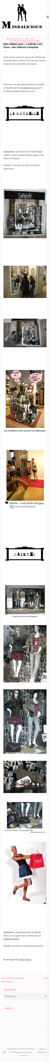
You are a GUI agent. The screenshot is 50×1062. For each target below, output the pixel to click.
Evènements (31, 40)
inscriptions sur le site (30, 88)
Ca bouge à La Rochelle (18, 40)
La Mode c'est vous (34, 42)
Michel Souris (25, 960)
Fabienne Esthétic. (11, 939)
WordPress (24, 1056)
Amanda (30, 39)
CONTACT (8, 1008)
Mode (38, 40)
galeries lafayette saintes (18, 42)
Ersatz (46, 978)
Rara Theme (27, 1052)
